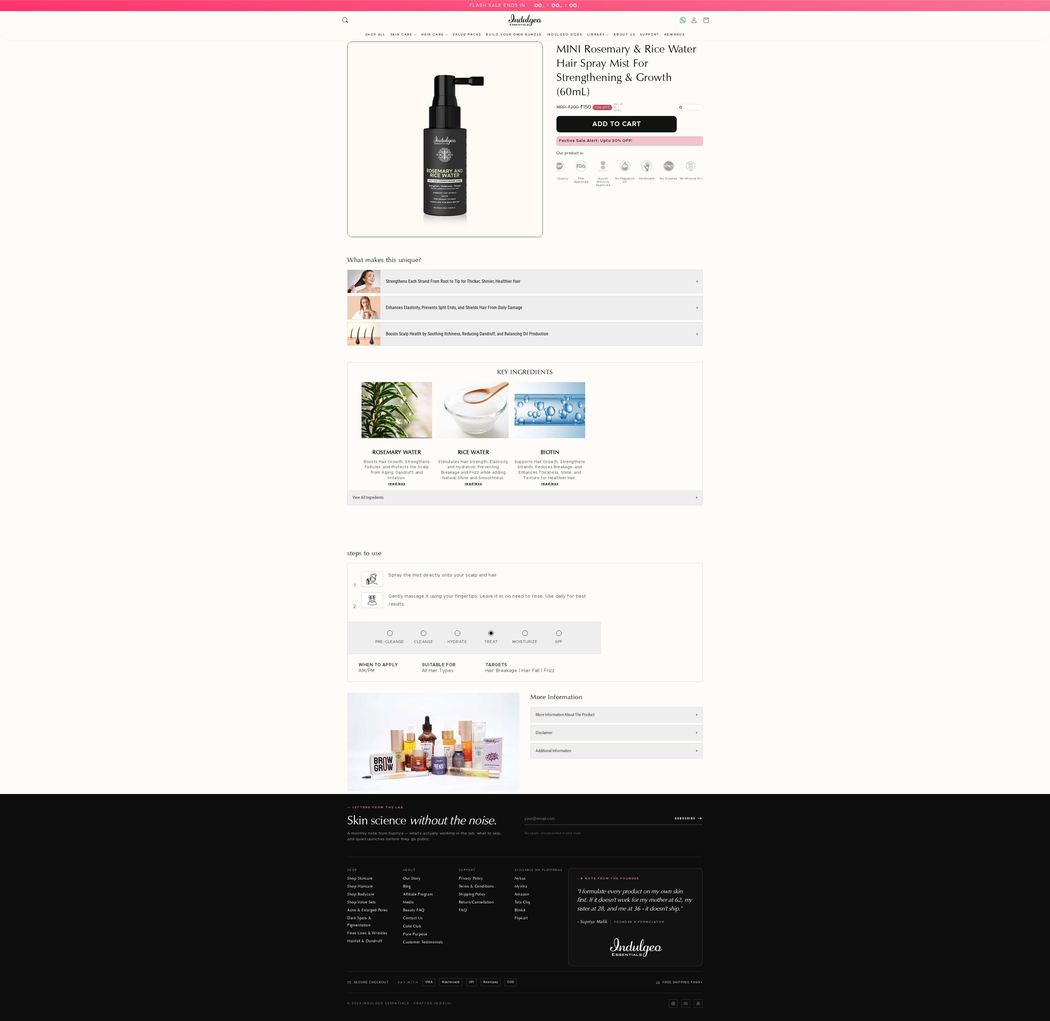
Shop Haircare (360, 886)
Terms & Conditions (476, 886)
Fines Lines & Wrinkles (367, 933)
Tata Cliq (522, 902)
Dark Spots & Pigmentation (359, 921)
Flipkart (521, 918)
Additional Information (553, 750)
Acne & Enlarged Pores (367, 910)
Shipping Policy (472, 894)
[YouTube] (685, 1003)
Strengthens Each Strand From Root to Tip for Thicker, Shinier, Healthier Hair (453, 281)
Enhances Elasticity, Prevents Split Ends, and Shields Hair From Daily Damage (454, 307)
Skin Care (401, 34)
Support (649, 34)
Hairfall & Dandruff (364, 941)
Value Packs (467, 34)
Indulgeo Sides (564, 34)
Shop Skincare (360, 878)
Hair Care (432, 34)
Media (408, 902)
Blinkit (520, 910)
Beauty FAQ (413, 910)
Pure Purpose (415, 934)
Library (596, 34)
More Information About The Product (565, 714)
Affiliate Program (418, 894)
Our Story (412, 878)
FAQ (463, 910)
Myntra (521, 886)
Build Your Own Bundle (514, 34)
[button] (681, 107)
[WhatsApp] (698, 1003)
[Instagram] (673, 1003)
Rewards (674, 34)
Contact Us (413, 918)
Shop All (375, 34)
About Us (624, 34)
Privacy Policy (471, 878)
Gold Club (412, 926)
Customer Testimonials (423, 942)
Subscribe (685, 818)
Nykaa (520, 878)
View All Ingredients (368, 497)
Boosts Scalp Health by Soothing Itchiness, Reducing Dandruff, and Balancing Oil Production (467, 333)
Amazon (522, 894)
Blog (406, 886)
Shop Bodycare (360, 894)
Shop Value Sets (361, 902)
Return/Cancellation (476, 902)
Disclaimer (544, 732)
